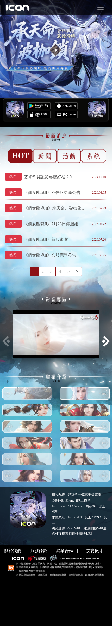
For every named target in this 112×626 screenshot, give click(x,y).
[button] (105, 341)
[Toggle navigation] (100, 7)
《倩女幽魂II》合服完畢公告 (50, 255)
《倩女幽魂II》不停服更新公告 (52, 192)
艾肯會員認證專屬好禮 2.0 (48, 177)
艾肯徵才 (94, 550)
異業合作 (64, 550)
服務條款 (38, 550)
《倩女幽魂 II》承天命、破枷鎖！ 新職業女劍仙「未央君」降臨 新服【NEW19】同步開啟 (55, 208)
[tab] (21, 156)
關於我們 (12, 550)
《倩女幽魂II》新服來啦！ (48, 239)
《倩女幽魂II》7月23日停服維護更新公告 (55, 224)
